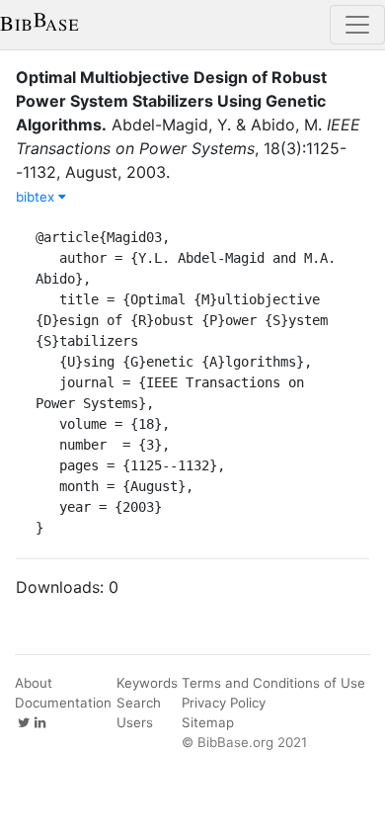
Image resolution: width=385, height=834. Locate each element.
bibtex (37, 197)
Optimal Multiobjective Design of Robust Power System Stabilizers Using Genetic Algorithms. (171, 100)
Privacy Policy (224, 702)
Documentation (63, 702)
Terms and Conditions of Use (273, 683)
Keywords (147, 683)
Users (134, 722)
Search (138, 702)
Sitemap (208, 722)
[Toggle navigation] (357, 24)
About (33, 683)
